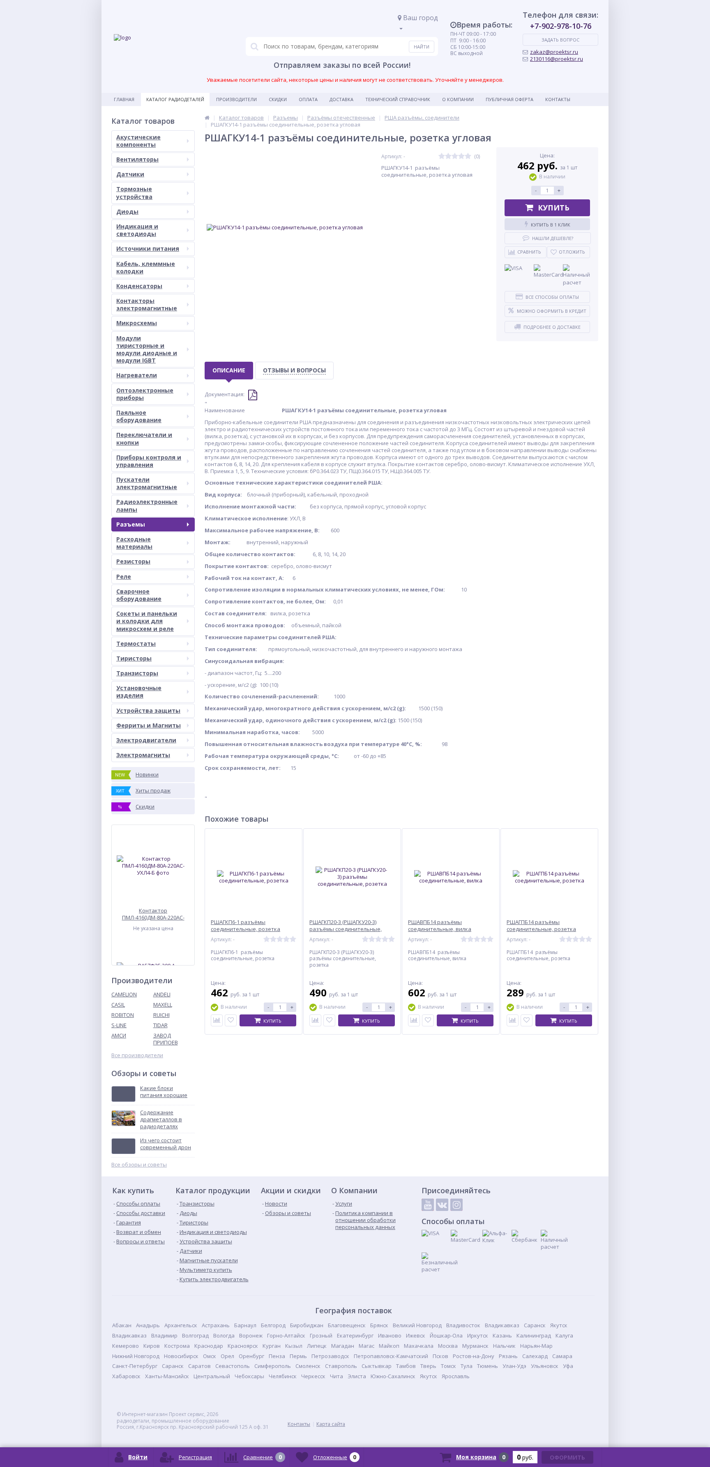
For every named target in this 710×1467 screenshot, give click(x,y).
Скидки (278, 99)
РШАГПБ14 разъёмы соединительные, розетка (541, 926)
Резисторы (133, 561)
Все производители (137, 1055)
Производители (236, 99)
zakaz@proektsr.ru (554, 51)
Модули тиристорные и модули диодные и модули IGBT (146, 349)
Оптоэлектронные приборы (144, 394)
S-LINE (119, 1025)
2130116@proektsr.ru (556, 58)
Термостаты (136, 643)
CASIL (118, 1004)
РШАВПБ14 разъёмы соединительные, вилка (439, 926)
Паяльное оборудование (138, 416)
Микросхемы (136, 323)
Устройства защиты (148, 710)
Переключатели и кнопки (144, 438)
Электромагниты (143, 755)
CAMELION (124, 994)
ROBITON (122, 1015)
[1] (441, 156)
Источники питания (147, 248)
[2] (448, 156)
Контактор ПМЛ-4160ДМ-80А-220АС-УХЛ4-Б (153, 914)
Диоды (127, 211)
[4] (461, 156)
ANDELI (162, 994)
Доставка (341, 99)
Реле (123, 576)
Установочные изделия (138, 691)
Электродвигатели (146, 740)
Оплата (308, 99)
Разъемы (130, 524)
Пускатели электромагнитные (146, 483)
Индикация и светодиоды (137, 230)
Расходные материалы (134, 542)
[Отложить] (231, 1020)
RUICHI (161, 1015)
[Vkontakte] (442, 1205)
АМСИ (118, 1035)
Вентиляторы (137, 159)
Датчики (130, 174)
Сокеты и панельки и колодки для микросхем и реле (146, 621)
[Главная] (207, 117)
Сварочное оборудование (138, 595)
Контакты (557, 99)
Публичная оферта (509, 99)
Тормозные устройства (134, 192)
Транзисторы (137, 673)
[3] (455, 156)
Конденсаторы (139, 286)
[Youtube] (428, 1205)
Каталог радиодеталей (175, 99)
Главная (124, 99)
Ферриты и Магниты (148, 725)
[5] (468, 156)
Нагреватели (136, 375)
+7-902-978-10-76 (560, 26)
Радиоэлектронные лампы (147, 505)
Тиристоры (134, 658)
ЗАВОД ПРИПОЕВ (165, 1039)
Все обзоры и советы (139, 1164)
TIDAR (160, 1025)
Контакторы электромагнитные (146, 304)
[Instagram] (456, 1205)
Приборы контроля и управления (148, 461)
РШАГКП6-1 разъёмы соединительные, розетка (245, 926)
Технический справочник (397, 99)
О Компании (458, 99)
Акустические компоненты (138, 140)
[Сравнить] (217, 1020)
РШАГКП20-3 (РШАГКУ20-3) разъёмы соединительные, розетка (345, 929)
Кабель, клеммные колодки (145, 267)
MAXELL (162, 1004)
